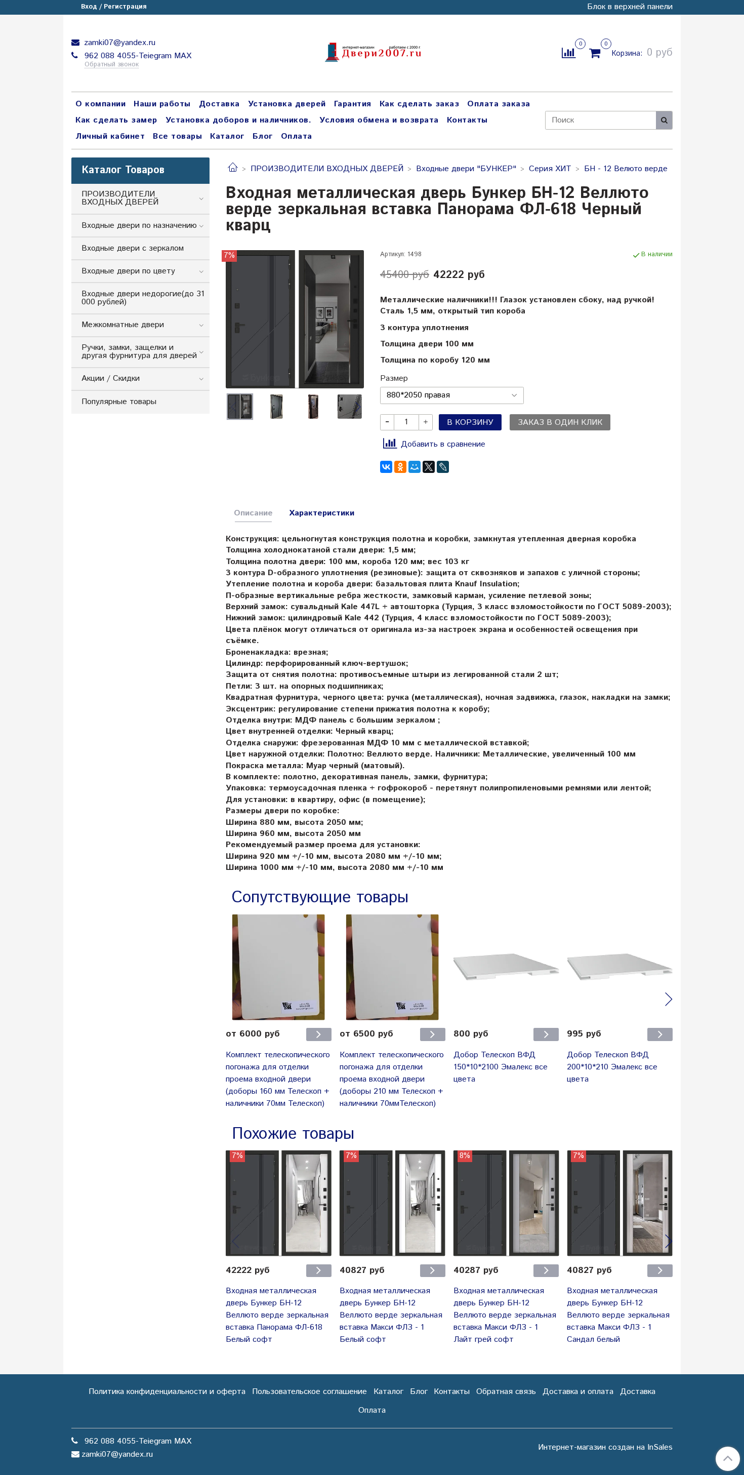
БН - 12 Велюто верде (626, 169)
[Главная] (233, 169)
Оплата (296, 136)
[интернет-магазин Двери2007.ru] (372, 50)
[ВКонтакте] (386, 467)
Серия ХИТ (550, 169)
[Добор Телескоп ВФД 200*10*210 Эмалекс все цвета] (620, 967)
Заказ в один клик (560, 422)
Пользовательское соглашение (309, 1392)
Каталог (227, 136)
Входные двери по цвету (128, 271)
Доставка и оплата (578, 1392)
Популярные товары (118, 402)
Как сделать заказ (420, 104)
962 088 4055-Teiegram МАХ (136, 56)
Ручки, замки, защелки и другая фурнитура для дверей (139, 352)
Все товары (177, 136)
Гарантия (352, 104)
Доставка (219, 104)
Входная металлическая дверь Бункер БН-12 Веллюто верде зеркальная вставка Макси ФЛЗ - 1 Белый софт (391, 1315)
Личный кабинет (110, 136)
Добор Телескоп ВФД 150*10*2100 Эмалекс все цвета (500, 1067)
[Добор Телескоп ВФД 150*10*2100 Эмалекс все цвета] (506, 967)
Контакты (467, 120)
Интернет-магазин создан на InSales (605, 1448)
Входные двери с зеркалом (132, 248)
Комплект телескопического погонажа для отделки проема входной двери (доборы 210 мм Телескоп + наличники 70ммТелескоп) (392, 1079)
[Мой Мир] (414, 467)
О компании (100, 104)
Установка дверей (287, 104)
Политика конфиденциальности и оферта (167, 1392)
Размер (394, 379)
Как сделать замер (116, 120)
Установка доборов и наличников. (239, 120)
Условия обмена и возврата (379, 120)
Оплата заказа (498, 104)
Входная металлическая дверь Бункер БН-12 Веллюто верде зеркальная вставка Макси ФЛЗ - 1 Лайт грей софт (504, 1315)
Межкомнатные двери (122, 325)
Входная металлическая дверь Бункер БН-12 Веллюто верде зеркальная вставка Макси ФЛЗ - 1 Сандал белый (618, 1315)
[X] (429, 467)
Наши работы (162, 104)
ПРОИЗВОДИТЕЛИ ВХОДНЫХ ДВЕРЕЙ (327, 169)
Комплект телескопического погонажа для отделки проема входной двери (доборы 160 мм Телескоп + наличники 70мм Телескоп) (278, 1079)
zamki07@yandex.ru (118, 43)
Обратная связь (506, 1392)
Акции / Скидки (110, 378)
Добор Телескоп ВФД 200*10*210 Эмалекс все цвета (612, 1067)
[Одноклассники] (400, 467)
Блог (263, 136)
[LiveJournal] (443, 467)
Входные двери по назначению (139, 225)
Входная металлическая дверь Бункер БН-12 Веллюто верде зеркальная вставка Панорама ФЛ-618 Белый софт (277, 1315)
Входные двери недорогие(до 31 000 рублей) (142, 298)
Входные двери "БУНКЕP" (466, 169)
